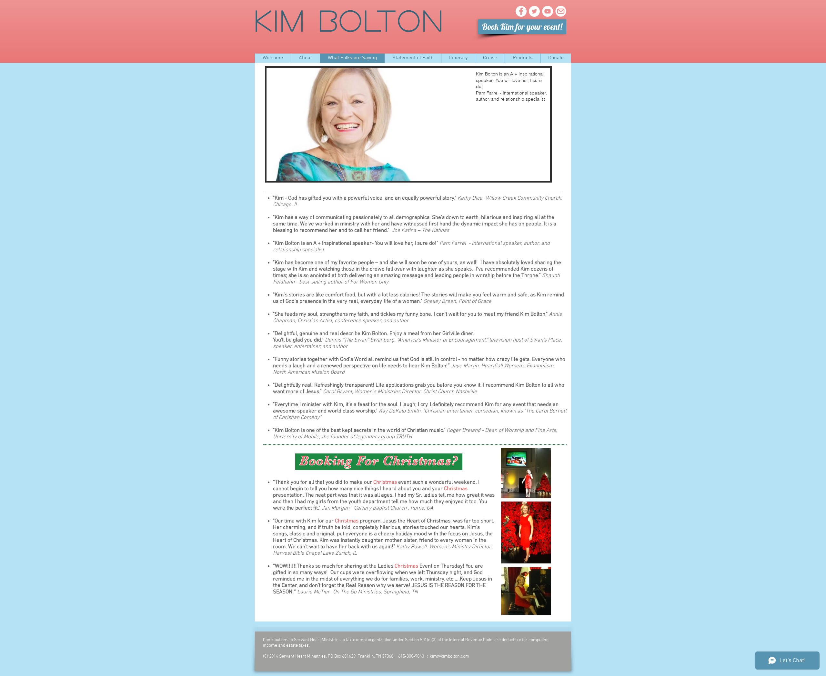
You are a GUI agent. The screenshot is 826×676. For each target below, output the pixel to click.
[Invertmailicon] (560, 11)
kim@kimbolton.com (449, 656)
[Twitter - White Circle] (534, 11)
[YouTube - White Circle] (547, 11)
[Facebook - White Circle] (521, 11)
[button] (408, 124)
